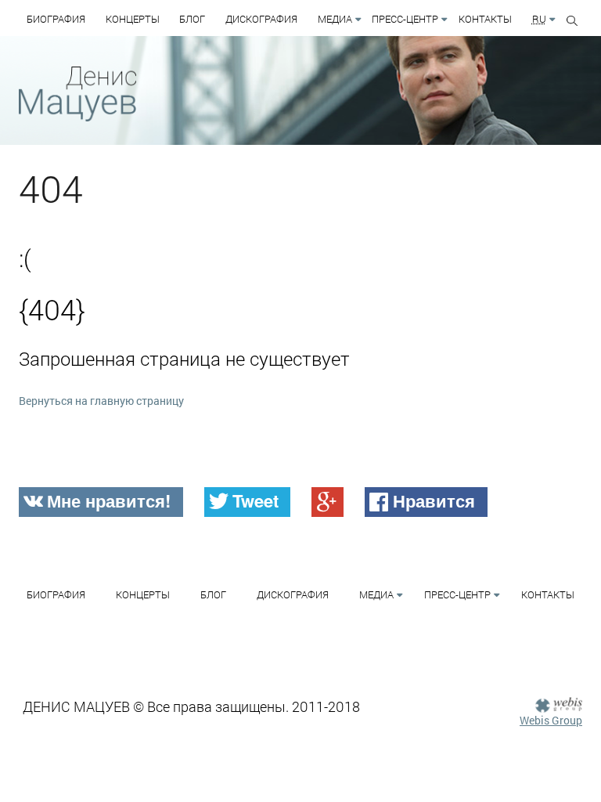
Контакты (485, 19)
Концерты (133, 19)
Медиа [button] (335, 19)
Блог (192, 19)
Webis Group (551, 720)
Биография (56, 19)
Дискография (261, 19)
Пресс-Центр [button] (405, 19)
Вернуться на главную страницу (101, 400)
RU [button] (539, 19)
